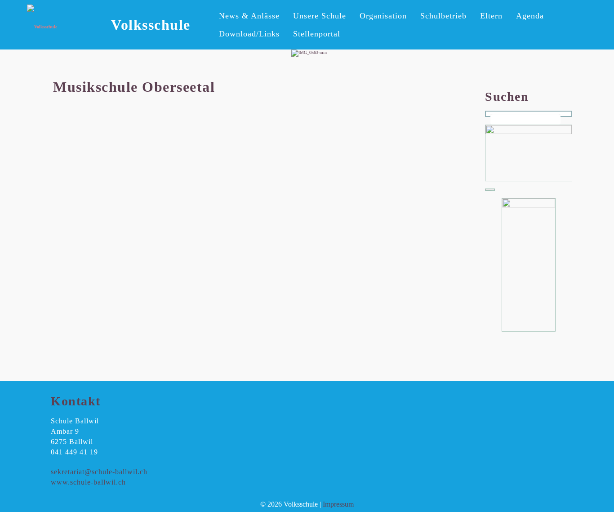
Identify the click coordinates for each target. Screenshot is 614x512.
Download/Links (249, 33)
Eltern (491, 15)
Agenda (530, 15)
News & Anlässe (249, 15)
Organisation (383, 15)
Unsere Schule (319, 15)
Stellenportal (316, 33)
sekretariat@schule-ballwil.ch (99, 472)
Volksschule (151, 25)
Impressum (338, 504)
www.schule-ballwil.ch (88, 482)
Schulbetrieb (443, 15)
